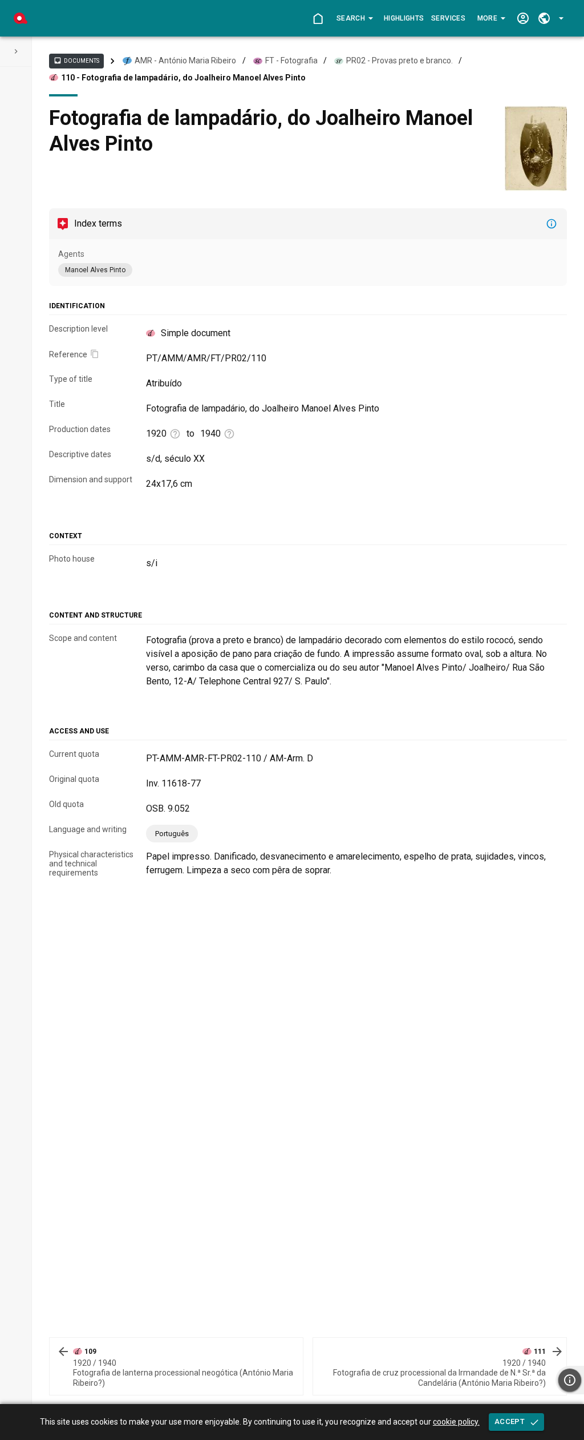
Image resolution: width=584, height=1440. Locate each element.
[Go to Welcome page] (317, 18)
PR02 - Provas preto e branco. (399, 60)
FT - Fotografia (291, 60)
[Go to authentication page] (522, 18)
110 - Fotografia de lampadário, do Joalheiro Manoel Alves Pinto (183, 77)
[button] (354, 18)
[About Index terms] (551, 223)
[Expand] (16, 51)
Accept (509, 1421)
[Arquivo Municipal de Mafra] (20, 18)
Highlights (404, 18)
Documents (76, 60)
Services (448, 18)
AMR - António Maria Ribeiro (185, 60)
